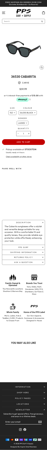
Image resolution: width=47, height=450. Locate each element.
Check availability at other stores (19, 156)
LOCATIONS (23, 404)
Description (23, 222)
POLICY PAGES (23, 398)
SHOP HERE (23, 392)
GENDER (22, 118)
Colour (27, 108)
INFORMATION (23, 387)
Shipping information (23, 252)
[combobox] (23, 21)
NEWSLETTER (23, 410)
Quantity (23, 128)
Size (12, 108)
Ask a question (23, 262)
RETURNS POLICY (23, 257)
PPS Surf (23, 247)
